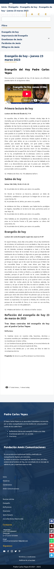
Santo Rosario (8, 515)
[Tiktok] (52, 531)
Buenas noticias (8, 499)
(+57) (5, 531)
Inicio (5, 477)
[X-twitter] (52, 526)
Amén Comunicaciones (11, 489)
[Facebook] (52, 521)
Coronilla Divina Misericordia (13, 519)
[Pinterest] (52, 536)
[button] (11, 4)
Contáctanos (7, 485)
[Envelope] (52, 545)
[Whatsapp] (52, 541)
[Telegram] (52, 555)
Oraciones (6, 511)
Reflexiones (7, 507)
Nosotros (6, 481)
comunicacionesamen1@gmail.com (15, 541)
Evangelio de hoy (28, 7)
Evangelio (6, 503)
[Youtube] (52, 550)
